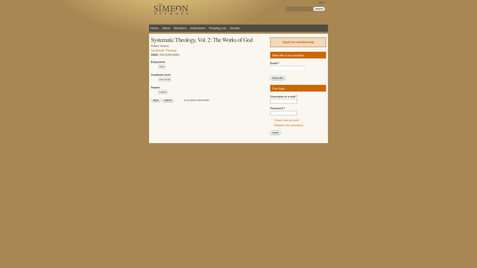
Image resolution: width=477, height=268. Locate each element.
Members (180, 28)
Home (154, 28)
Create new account (286, 120)
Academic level (160, 74)
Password (277, 108)
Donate (235, 28)
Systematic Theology (164, 50)
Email (274, 63)
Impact (155, 87)
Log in (321, 2)
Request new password (288, 125)
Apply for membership (298, 42)
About (166, 28)
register (168, 100)
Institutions (197, 28)
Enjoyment (158, 61)
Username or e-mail (283, 96)
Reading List (217, 28)
